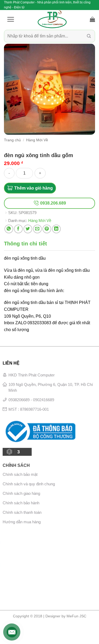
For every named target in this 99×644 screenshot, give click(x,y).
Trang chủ (12, 140)
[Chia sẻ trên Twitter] (27, 229)
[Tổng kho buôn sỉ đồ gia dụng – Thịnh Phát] (52, 19)
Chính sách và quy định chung (29, 484)
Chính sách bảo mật (20, 474)
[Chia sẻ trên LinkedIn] (56, 229)
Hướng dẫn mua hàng (22, 522)
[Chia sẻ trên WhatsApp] (8, 229)
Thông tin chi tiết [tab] (25, 243)
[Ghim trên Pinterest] (47, 229)
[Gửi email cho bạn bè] (37, 229)
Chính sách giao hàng (21, 493)
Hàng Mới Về (37, 140)
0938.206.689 (52, 203)
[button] (11, 19)
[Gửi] (89, 36)
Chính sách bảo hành (21, 503)
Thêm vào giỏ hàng (33, 188)
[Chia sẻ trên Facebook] (18, 229)
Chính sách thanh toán (22, 512)
